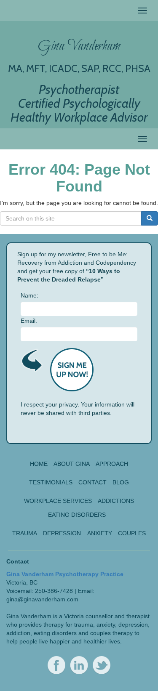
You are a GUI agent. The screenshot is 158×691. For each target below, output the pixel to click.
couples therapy (111, 633)
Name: (29, 295)
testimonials (50, 482)
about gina (72, 463)
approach (112, 463)
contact (92, 482)
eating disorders (55, 633)
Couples (132, 533)
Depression (62, 533)
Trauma (24, 533)
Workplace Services (58, 500)
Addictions (116, 500)
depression (133, 624)
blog (120, 482)
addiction (18, 633)
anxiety (105, 624)
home (39, 463)
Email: (29, 320)
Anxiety (99, 533)
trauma (83, 624)
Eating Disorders (77, 514)
